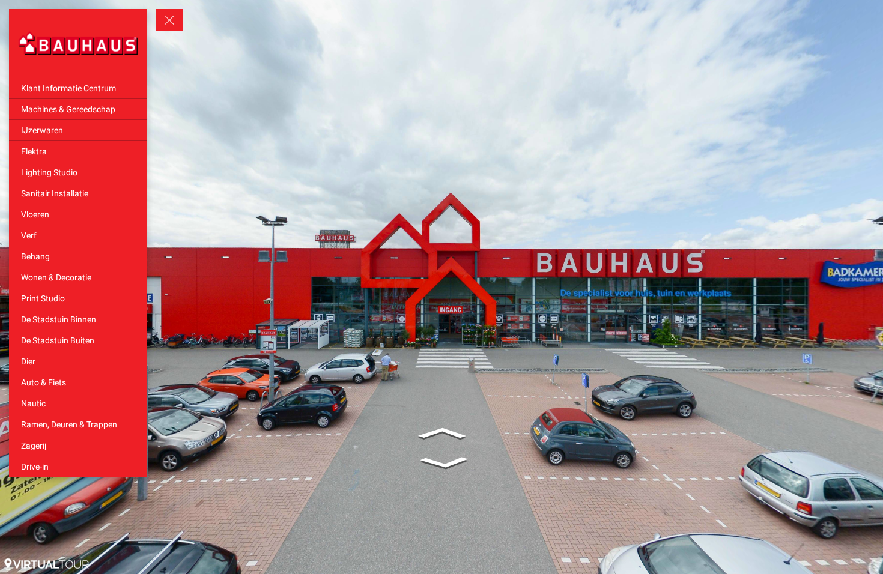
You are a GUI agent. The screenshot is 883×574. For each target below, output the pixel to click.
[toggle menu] (169, 20)
